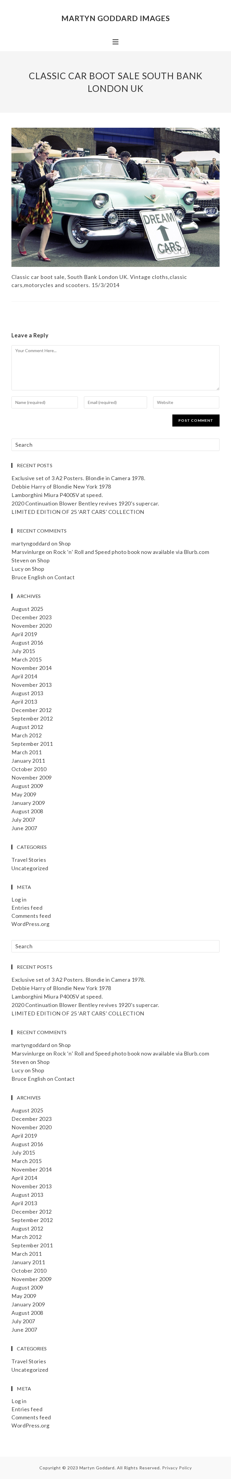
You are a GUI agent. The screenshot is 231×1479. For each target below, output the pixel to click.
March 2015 (26, 659)
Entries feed (26, 907)
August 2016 (27, 642)
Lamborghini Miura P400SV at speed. (57, 495)
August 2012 (27, 727)
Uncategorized (29, 868)
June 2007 (24, 828)
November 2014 (31, 667)
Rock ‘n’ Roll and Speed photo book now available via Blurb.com (131, 552)
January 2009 (28, 802)
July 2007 (23, 819)
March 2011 (26, 752)
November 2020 (31, 625)
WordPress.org (30, 924)
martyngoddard (30, 543)
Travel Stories (28, 859)
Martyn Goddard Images (115, 18)
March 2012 (26, 735)
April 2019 (24, 634)
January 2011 (28, 760)
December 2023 (31, 617)
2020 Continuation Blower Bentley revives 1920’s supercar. (85, 503)
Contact (64, 577)
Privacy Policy (177, 1467)
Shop (65, 543)
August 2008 (27, 811)
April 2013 (24, 701)
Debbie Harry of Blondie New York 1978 (61, 486)
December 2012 (31, 710)
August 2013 (27, 693)
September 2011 (32, 743)
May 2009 (23, 794)
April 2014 (24, 676)
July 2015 (23, 651)
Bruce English (28, 577)
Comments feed (31, 915)
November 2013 (31, 684)
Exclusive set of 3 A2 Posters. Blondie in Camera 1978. (78, 478)
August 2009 (27, 786)
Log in (18, 899)
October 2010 (28, 769)
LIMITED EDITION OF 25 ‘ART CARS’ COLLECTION (77, 511)
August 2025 (27, 608)
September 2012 (32, 718)
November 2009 (31, 777)
